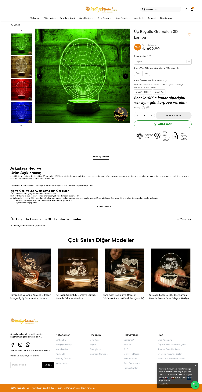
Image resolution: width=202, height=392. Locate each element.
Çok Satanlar (166, 18)
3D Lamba (34, 18)
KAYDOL (48, 365)
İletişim (127, 344)
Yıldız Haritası (50, 18)
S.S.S (126, 349)
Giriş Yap (94, 340)
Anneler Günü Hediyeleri (169, 349)
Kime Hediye (85, 18)
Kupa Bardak (122, 18)
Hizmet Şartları (131, 368)
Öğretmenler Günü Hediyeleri (172, 344)
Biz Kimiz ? (129, 340)
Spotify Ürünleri (67, 18)
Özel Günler (103, 18)
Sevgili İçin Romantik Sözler (171, 358)
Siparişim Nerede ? (99, 354)
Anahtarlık (138, 18)
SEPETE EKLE (174, 115)
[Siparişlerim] (186, 9)
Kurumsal (152, 18)
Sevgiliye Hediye (64, 344)
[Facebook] (12, 344)
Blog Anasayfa (165, 340)
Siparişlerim (95, 349)
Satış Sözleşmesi (132, 363)
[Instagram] (20, 344)
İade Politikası (130, 358)
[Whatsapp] (28, 344)
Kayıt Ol (93, 344)
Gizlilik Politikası (131, 354)
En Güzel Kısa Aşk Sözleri (170, 354)
